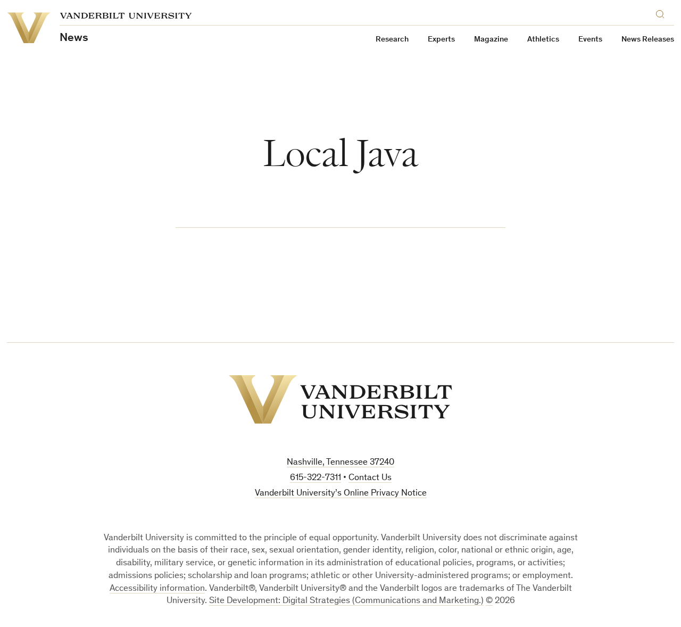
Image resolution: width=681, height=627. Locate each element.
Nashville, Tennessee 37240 (340, 462)
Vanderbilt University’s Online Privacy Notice (341, 493)
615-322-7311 (315, 478)
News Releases (647, 40)
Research (392, 40)
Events (590, 40)
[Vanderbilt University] (340, 399)
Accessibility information (157, 588)
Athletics (543, 40)
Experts (441, 40)
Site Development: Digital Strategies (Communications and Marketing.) (346, 601)
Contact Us (370, 478)
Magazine (491, 40)
